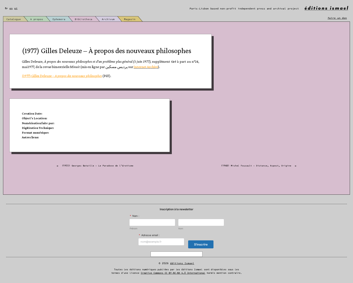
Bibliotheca (84, 19)
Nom (180, 228)
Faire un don (337, 18)
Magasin (129, 19)
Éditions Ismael (182, 263)
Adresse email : (149, 235)
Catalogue (13, 19)
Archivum (108, 19)
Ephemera (59, 19)
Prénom (133, 228)
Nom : (134, 215)
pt (16, 8)
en (11, 8)
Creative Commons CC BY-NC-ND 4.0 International (173, 273)
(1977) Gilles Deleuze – (62, 76)
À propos (36, 19)
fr (6, 8)
